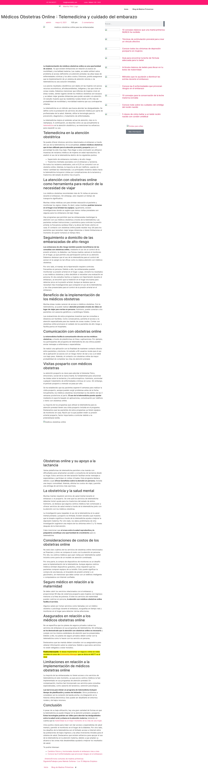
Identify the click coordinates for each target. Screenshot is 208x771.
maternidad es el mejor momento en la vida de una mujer (78, 721)
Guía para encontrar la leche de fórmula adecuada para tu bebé (140, 59)
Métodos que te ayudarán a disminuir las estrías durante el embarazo (141, 78)
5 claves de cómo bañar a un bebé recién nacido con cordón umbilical (141, 115)
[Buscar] (164, 24)
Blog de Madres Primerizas (143, 9)
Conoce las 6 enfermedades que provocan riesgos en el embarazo (75, 754)
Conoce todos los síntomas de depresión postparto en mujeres (141, 49)
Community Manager (68, 654)
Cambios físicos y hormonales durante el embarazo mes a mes (73, 751)
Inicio (126, 9)
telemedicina (48, 125)
